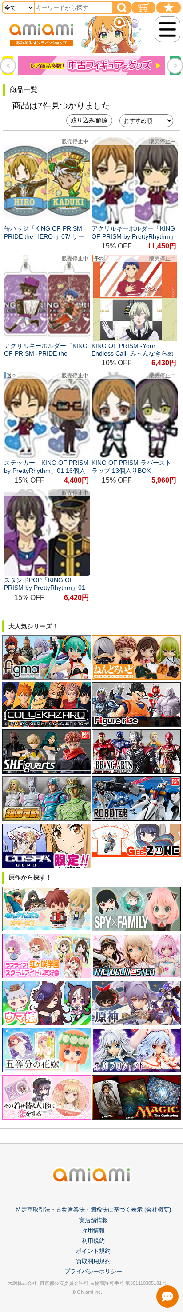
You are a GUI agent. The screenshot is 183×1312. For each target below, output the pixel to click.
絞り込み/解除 (89, 120)
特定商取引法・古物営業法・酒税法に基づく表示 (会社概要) (93, 1209)
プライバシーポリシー (93, 1271)
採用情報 (93, 1230)
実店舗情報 (93, 1220)
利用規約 (93, 1240)
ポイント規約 (93, 1251)
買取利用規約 (93, 1261)
